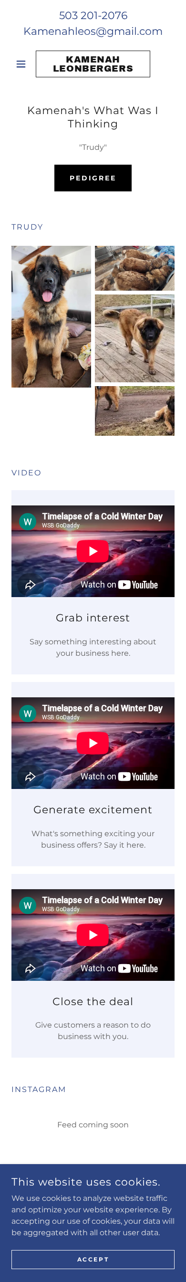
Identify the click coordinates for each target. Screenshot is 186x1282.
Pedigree (93, 178)
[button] (23, 64)
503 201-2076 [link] (93, 15)
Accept (93, 1259)
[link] (93, 64)
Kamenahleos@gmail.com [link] (93, 31)
